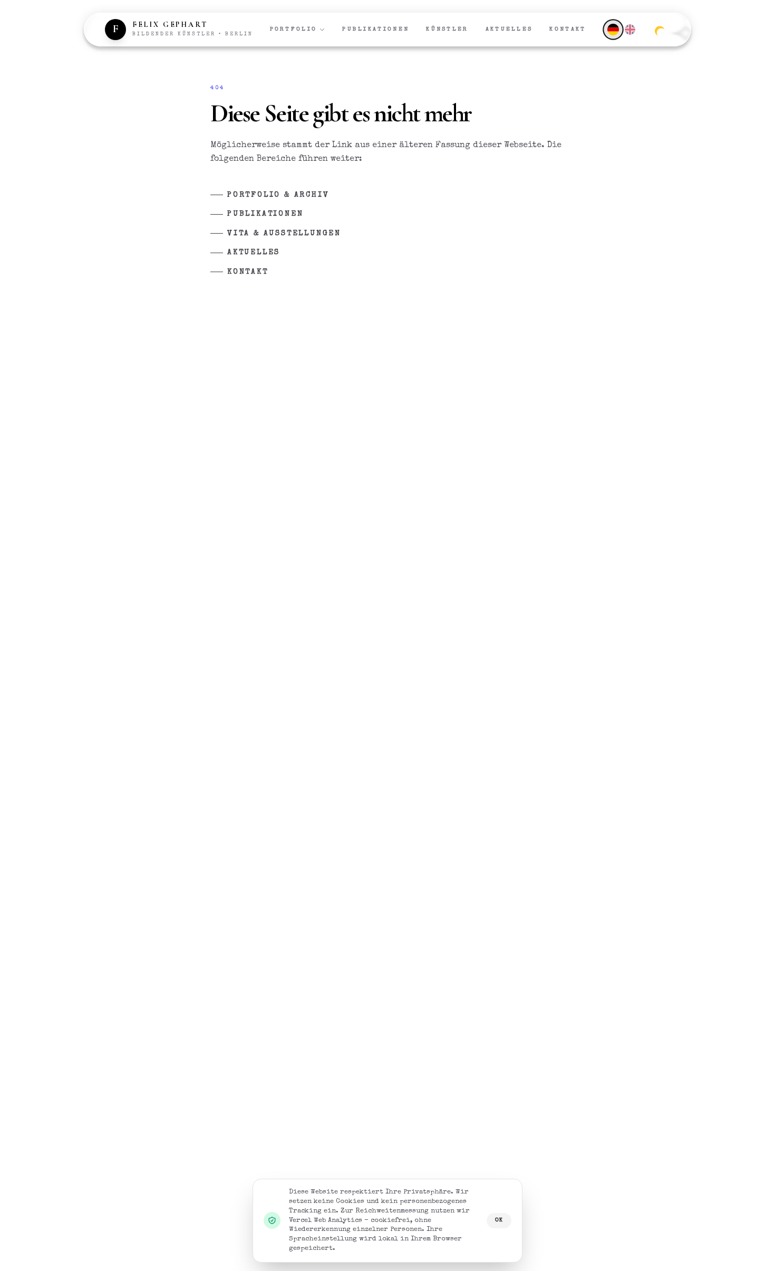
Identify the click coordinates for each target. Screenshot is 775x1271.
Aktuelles (509, 29)
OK (499, 1220)
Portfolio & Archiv (278, 195)
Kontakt (567, 29)
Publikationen (375, 29)
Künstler (447, 29)
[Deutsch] (613, 29)
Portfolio (293, 29)
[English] (630, 29)
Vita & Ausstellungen (284, 233)
